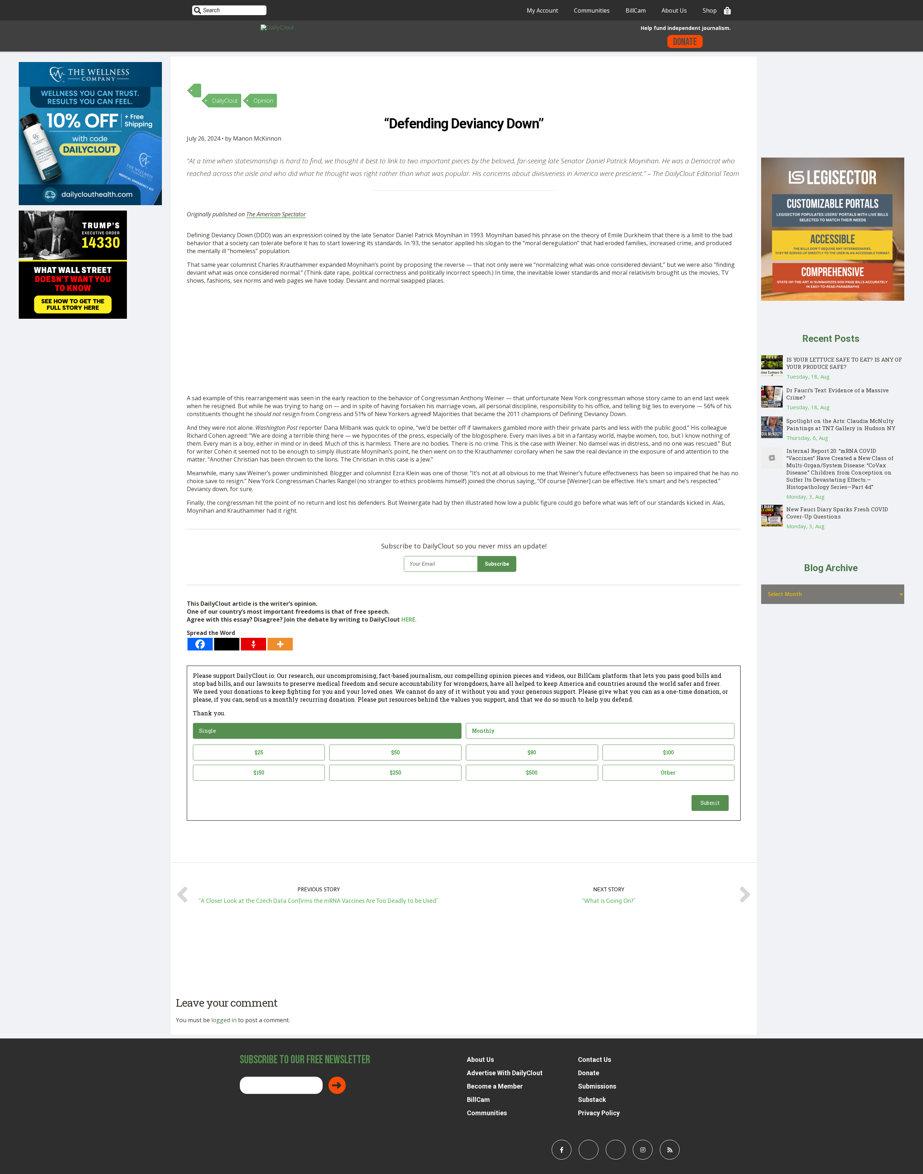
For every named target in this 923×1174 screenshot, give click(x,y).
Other (668, 772)
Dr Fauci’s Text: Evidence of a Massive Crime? (837, 394)
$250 (395, 772)
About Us (674, 10)
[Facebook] (200, 644)
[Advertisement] (403, 340)
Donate (685, 42)
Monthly (483, 730)
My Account (542, 10)
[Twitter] (226, 644)
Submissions (597, 1086)
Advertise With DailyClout (505, 1073)
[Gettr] (253, 644)
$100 (668, 752)
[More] (280, 644)
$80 (531, 752)
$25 (259, 752)
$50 (395, 752)
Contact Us (594, 1059)
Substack (592, 1099)
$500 (532, 772)
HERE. (408, 619)
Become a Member (495, 1086)
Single (207, 730)
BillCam (636, 10)
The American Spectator (276, 214)
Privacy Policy (599, 1113)
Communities (592, 10)
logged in (224, 1020)
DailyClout (225, 101)
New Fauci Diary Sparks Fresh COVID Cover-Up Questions (837, 513)
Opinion (263, 101)
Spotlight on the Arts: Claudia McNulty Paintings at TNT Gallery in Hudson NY (840, 424)
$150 (258, 772)
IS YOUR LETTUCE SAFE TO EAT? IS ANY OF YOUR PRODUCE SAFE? (844, 363)
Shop (710, 10)
